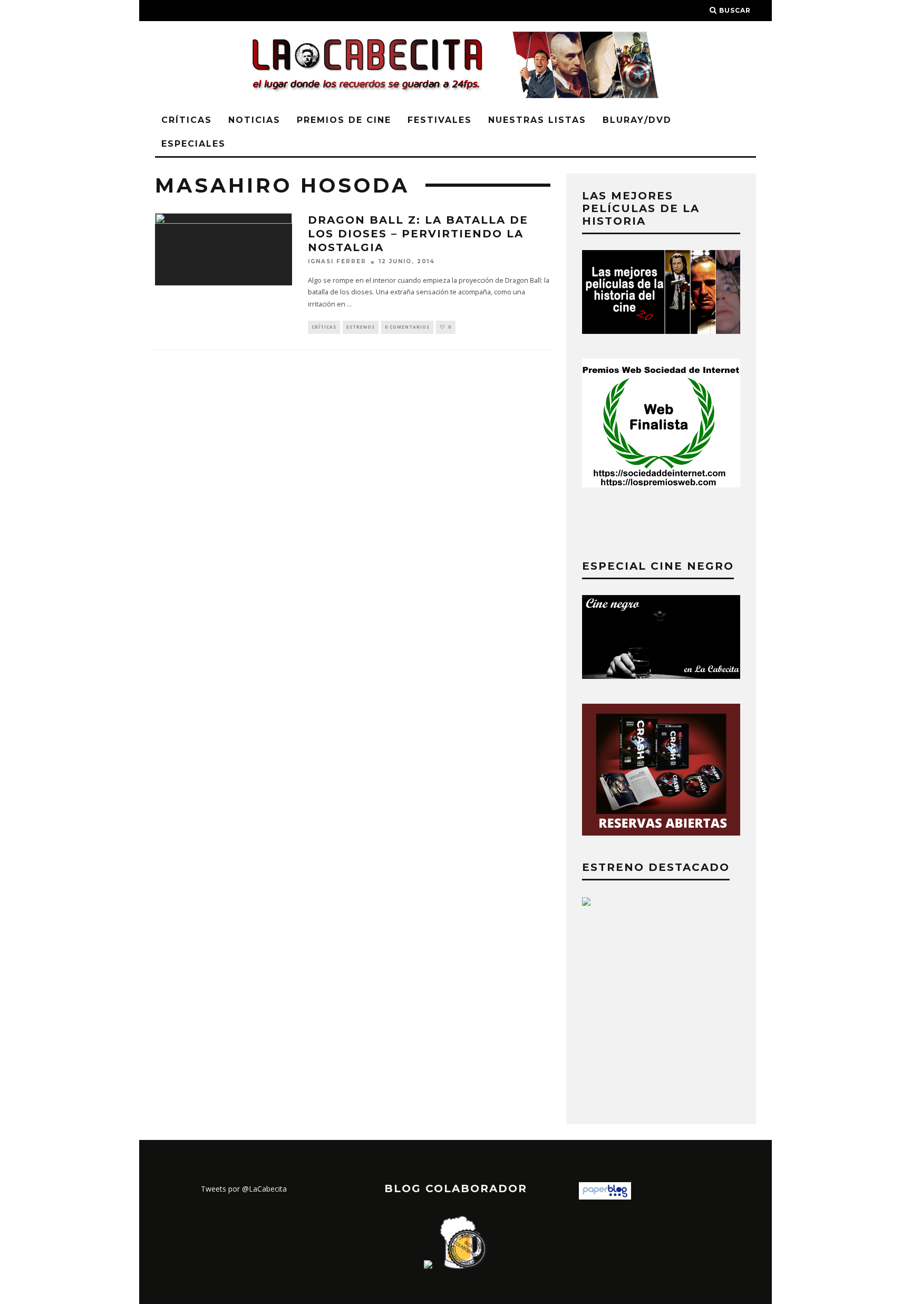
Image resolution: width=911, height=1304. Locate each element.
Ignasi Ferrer (337, 261)
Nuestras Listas (537, 120)
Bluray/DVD (637, 120)
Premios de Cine (344, 120)
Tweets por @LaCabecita (244, 1189)
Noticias (254, 120)
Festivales (440, 120)
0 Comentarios (407, 327)
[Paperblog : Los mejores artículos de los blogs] (605, 1197)
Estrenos (360, 327)
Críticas (186, 120)
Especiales (193, 144)
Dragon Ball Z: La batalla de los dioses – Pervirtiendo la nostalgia (418, 234)
